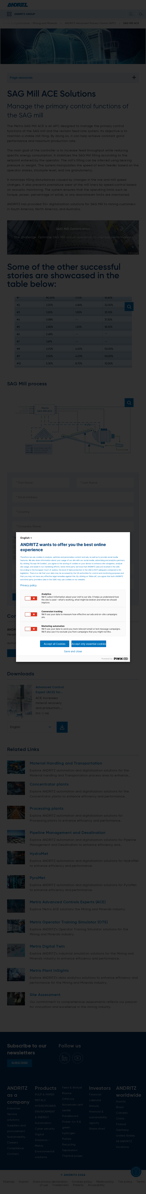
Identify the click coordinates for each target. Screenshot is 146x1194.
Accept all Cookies (54, 643)
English (25, 537)
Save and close (73, 651)
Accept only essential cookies (89, 643)
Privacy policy (28, 585)
